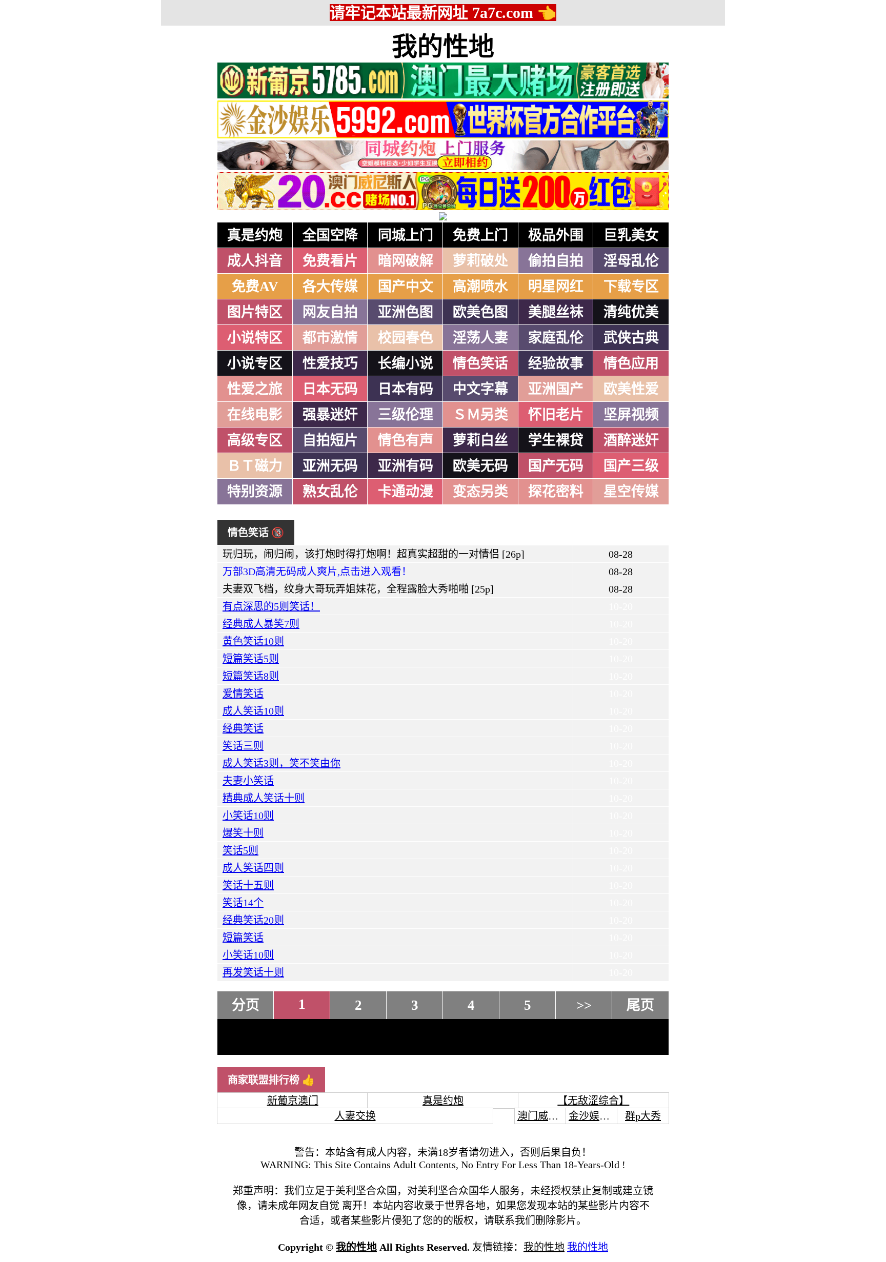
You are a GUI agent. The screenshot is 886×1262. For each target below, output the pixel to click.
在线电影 (255, 414)
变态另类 (480, 491)
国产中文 (405, 286)
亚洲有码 (405, 466)
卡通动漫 (405, 491)
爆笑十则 (243, 833)
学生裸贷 (555, 440)
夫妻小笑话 (248, 780)
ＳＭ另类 (480, 414)
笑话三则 (243, 745)
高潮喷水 (480, 286)
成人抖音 (255, 261)
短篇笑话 (243, 937)
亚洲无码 (330, 466)
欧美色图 (480, 312)
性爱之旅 (255, 389)
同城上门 (405, 235)
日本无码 (330, 389)
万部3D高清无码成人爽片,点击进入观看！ (317, 571)
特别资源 (255, 491)
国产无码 (555, 466)
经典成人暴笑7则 (261, 623)
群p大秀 (643, 1116)
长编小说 (405, 363)
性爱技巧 (330, 363)
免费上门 (480, 235)
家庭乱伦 (555, 337)
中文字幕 (480, 389)
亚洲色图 (405, 312)
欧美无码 (480, 466)
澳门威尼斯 (543, 1116)
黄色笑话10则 (253, 641)
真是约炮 (255, 235)
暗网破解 (405, 261)
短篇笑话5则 (251, 658)
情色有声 (405, 440)
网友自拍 (330, 312)
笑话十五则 (248, 885)
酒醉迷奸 (631, 440)
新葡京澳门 (292, 1100)
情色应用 (631, 363)
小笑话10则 (248, 815)
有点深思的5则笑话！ (271, 606)
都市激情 (330, 337)
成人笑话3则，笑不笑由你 (281, 763)
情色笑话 (480, 363)
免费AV (255, 286)
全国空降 (330, 235)
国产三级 (631, 466)
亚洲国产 (555, 389)
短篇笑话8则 (251, 676)
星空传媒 (631, 491)
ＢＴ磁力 (255, 466)
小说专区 (255, 363)
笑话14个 (243, 902)
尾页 (640, 1005)
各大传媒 (330, 286)
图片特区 (255, 312)
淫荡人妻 (480, 337)
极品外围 (555, 235)
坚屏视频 (631, 414)
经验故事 (555, 363)
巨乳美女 (631, 235)
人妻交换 (355, 1116)
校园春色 (405, 337)
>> (584, 1005)
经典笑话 (243, 728)
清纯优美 (631, 312)
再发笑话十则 (253, 972)
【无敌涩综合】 (593, 1100)
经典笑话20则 (253, 920)
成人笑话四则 (253, 867)
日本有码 (405, 389)
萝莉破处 (480, 261)
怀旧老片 (555, 414)
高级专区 (255, 440)
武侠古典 (631, 337)
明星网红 (555, 286)
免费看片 (330, 261)
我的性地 (443, 46)
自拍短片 (330, 440)
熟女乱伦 (330, 491)
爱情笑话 (243, 693)
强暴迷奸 (330, 414)
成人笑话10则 (253, 711)
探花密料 (555, 491)
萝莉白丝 (480, 440)
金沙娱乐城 (594, 1116)
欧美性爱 (631, 389)
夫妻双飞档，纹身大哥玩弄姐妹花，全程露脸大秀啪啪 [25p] (358, 589)
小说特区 (255, 337)
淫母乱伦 (631, 261)
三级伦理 (405, 414)
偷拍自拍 (555, 261)
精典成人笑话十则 (264, 798)
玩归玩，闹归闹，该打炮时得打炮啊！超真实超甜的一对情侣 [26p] (374, 554)
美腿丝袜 (555, 312)
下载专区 (631, 286)
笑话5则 (240, 850)
